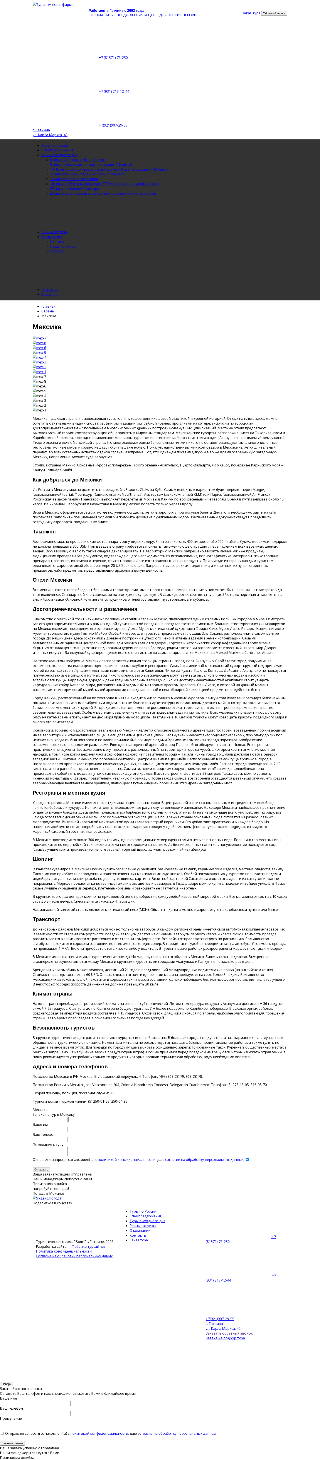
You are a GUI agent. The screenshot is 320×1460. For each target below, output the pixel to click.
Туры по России (54, 145)
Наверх (6, 1384)
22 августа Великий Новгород (75, 188)
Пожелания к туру (48, 1144)
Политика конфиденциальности (64, 1251)
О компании (51, 236)
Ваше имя (41, 1124)
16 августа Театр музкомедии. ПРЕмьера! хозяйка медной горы (104, 183)
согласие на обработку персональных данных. (204, 1159)
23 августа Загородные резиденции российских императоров (103, 193)
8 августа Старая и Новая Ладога (78, 159)
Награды (57, 251)
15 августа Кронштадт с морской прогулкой (87, 174)
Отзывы (57, 241)
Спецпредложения (57, 150)
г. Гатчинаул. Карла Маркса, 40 (50, 132)
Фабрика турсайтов (88, 1246)
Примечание (11, 1418)
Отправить (41, 1169)
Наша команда (63, 246)
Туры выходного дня (59, 155)
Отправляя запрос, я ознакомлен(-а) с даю (138, 1159)
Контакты (49, 289)
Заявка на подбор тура (225, 1338)
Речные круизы (54, 232)
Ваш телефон (44, 1134)
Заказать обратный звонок (229, 1333)
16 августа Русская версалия (74, 179)
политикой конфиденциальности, (127, 1159)
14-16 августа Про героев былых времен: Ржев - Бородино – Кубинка (109, 169)
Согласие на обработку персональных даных (74, 1256)
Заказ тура (50, 294)
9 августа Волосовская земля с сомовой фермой (91, 164)
